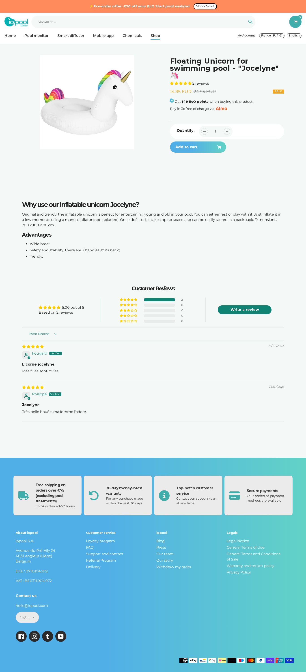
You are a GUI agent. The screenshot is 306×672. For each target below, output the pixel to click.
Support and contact (104, 554)
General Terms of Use (245, 547)
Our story (164, 560)
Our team (165, 554)
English (294, 35)
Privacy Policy (239, 572)
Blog (160, 541)
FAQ (89, 547)
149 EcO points (195, 101)
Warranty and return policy (250, 566)
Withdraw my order (173, 567)
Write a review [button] (245, 310)
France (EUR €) (271, 35)
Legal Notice (238, 541)
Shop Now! (205, 6)
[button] (181, 83)
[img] (33, 347)
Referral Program (101, 560)
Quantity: (185, 130)
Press (161, 547)
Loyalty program (100, 541)
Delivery (93, 567)
